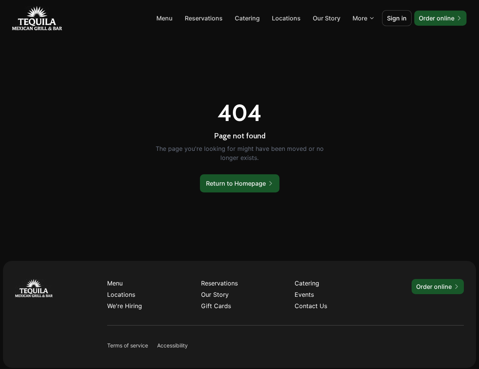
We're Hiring (124, 306)
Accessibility (172, 345)
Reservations (204, 18)
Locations (286, 18)
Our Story (326, 18)
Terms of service (127, 345)
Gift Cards (216, 306)
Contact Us (311, 306)
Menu (164, 18)
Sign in (397, 18)
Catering (247, 18)
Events (304, 294)
